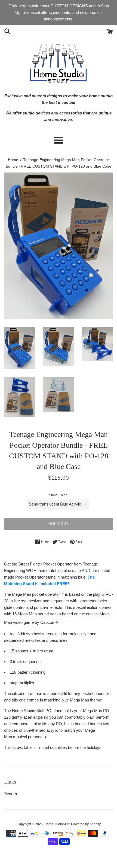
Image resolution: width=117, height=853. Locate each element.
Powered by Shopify (86, 824)
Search (10, 793)
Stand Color (58, 495)
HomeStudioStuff (56, 824)
